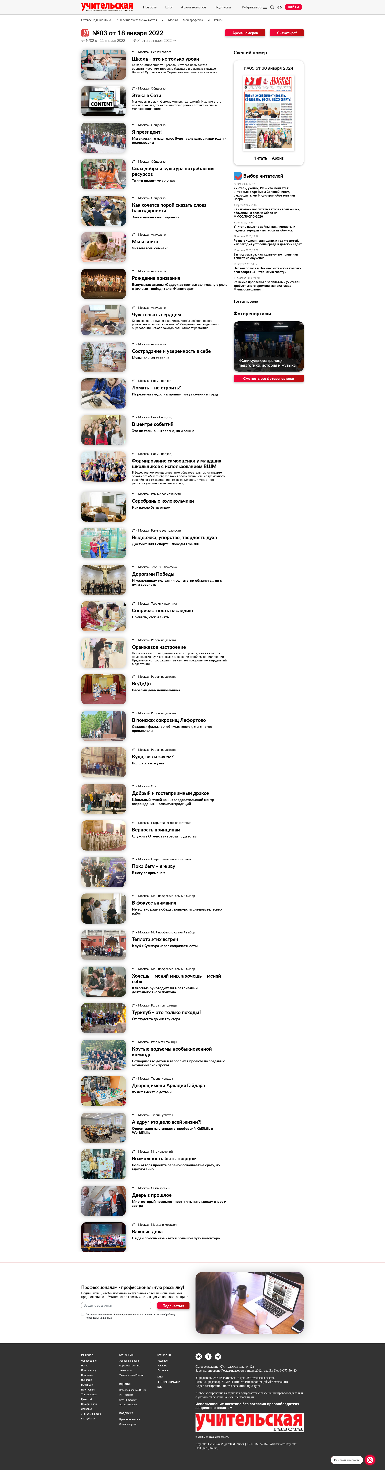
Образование (88, 1360)
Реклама (162, 1365)
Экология (86, 1380)
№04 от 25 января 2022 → (154, 40)
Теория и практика (164, 567)
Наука (84, 1365)
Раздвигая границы (164, 1005)
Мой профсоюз (193, 20)
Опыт (155, 786)
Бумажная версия (129, 1419)
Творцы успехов (162, 1078)
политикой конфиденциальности (122, 1314)
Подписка (223, 7)
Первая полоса (161, 52)
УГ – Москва (170, 20)
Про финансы (89, 1404)
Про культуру (88, 1370)
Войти (293, 7)
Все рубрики (88, 1418)
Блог (169, 7)
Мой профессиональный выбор (173, 895)
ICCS (160, 1377)
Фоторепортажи (252, 313)
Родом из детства (163, 640)
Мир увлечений (162, 1151)
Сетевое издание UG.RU (96, 20)
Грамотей (86, 1399)
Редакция (162, 1360)
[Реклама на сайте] (370, 1460)
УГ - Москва (140, 52)
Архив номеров (194, 7)
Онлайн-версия (128, 1424)
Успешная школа (129, 1360)
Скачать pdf (287, 33)
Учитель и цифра (91, 1413)
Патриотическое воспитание (171, 822)
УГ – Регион (215, 20)
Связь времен (160, 1188)
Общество (158, 88)
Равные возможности (166, 494)
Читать (260, 158)
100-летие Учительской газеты (137, 20)
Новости (150, 7)
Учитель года (89, 1394)
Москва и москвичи (164, 1224)
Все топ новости (246, 302)
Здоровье (86, 1409)
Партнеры (163, 1370)
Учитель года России (131, 1375)
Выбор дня (87, 1384)
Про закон (87, 1375)
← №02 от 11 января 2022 (103, 40)
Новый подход (161, 380)
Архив (278, 158)
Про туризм (88, 1389)
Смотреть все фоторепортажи (268, 378)
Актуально (158, 234)
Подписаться (173, 1305)
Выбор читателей (263, 176)
